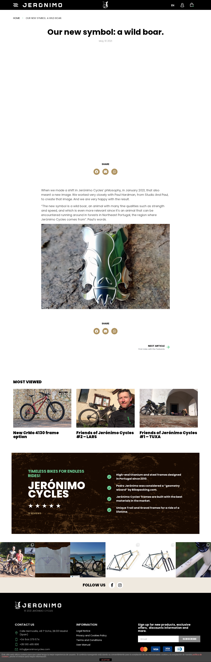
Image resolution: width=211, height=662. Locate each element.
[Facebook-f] (112, 585)
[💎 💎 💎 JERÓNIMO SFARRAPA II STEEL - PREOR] (193, 559)
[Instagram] (120, 585)
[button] (96, 172)
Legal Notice (83, 631)
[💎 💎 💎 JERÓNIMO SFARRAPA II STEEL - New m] (123, 559)
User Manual (83, 644)
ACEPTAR (105, 660)
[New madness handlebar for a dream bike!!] (52, 559)
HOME (16, 18)
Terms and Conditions (89, 640)
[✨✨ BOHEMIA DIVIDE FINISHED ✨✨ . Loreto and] (17, 559)
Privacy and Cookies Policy (91, 635)
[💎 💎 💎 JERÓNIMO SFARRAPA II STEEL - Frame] (158, 559)
